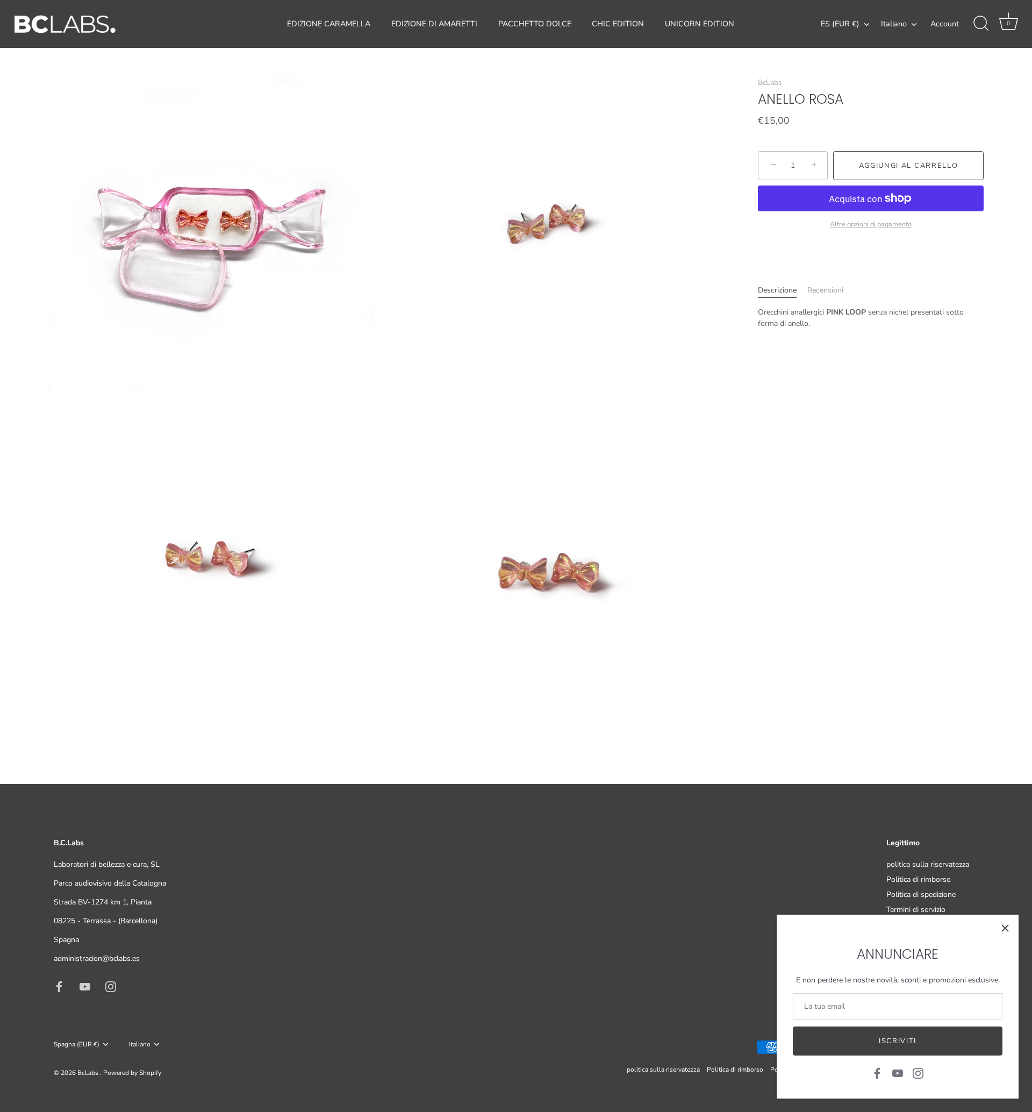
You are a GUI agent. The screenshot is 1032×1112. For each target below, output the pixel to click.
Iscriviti (897, 1041)
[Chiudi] (1005, 928)
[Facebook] (877, 1072)
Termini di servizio (915, 909)
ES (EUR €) (840, 23)
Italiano (894, 23)
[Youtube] (897, 1072)
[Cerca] (981, 23)
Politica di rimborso (918, 879)
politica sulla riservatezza (927, 864)
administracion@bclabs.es (97, 958)
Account (944, 23)
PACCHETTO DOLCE (534, 23)
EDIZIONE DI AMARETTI (434, 23)
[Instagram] (918, 1072)
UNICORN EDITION (699, 23)
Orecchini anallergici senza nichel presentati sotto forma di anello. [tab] (861, 317)
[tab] (782, 289)
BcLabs (770, 82)
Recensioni (825, 289)
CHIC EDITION (618, 23)
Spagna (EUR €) (76, 1044)
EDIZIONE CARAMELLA (328, 23)
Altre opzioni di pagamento (871, 223)
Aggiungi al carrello (908, 165)
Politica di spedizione (921, 894)
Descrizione (777, 289)
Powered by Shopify (132, 1072)
